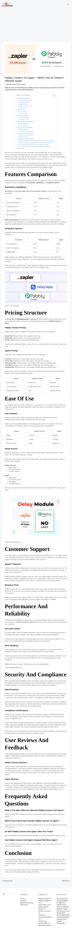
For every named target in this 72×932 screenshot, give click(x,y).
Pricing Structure (22, 104)
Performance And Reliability (26, 121)
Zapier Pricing (23, 108)
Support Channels (24, 117)
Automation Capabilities (26, 100)
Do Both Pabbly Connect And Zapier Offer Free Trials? (34, 144)
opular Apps (11, 252)
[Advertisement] (36, 23)
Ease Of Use (21, 110)
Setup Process (24, 113)
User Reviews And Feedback (25, 133)
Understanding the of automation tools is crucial (26, 319)
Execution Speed (24, 123)
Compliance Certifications (27, 131)
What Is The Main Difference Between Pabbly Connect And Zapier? (37, 141)
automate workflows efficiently (26, 622)
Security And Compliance (25, 127)
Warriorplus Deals (43, 925)
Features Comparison (23, 98)
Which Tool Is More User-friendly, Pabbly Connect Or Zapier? (36, 142)
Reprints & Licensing (26, 903)
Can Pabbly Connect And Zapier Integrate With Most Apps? (35, 146)
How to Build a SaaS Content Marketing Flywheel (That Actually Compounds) (63, 919)
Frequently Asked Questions (26, 139)
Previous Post (7, 881)
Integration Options (25, 102)
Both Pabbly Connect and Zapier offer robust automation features (25, 191)
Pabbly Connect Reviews (26, 135)
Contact (22, 898)
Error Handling (24, 125)
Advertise (23, 901)
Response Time (24, 119)
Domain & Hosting (44, 911)
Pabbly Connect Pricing (26, 106)
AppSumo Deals (11, 84)
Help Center (24, 905)
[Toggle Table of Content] (53, 95)
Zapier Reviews (24, 137)
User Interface (23, 111)
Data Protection (24, 129)
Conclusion (21, 148)
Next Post (66, 881)
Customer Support (23, 115)
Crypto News (42, 905)
